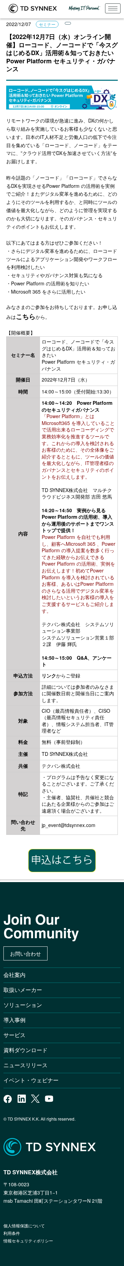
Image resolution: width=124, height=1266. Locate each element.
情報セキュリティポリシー (28, 1240)
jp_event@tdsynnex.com (68, 825)
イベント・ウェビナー (31, 1080)
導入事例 (14, 1020)
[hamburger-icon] (113, 8)
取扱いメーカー (22, 990)
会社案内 (14, 975)
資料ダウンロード (25, 1050)
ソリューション (22, 1005)
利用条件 (11, 1233)
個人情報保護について (24, 1225)
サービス (14, 1035)
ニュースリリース (28, 1065)
